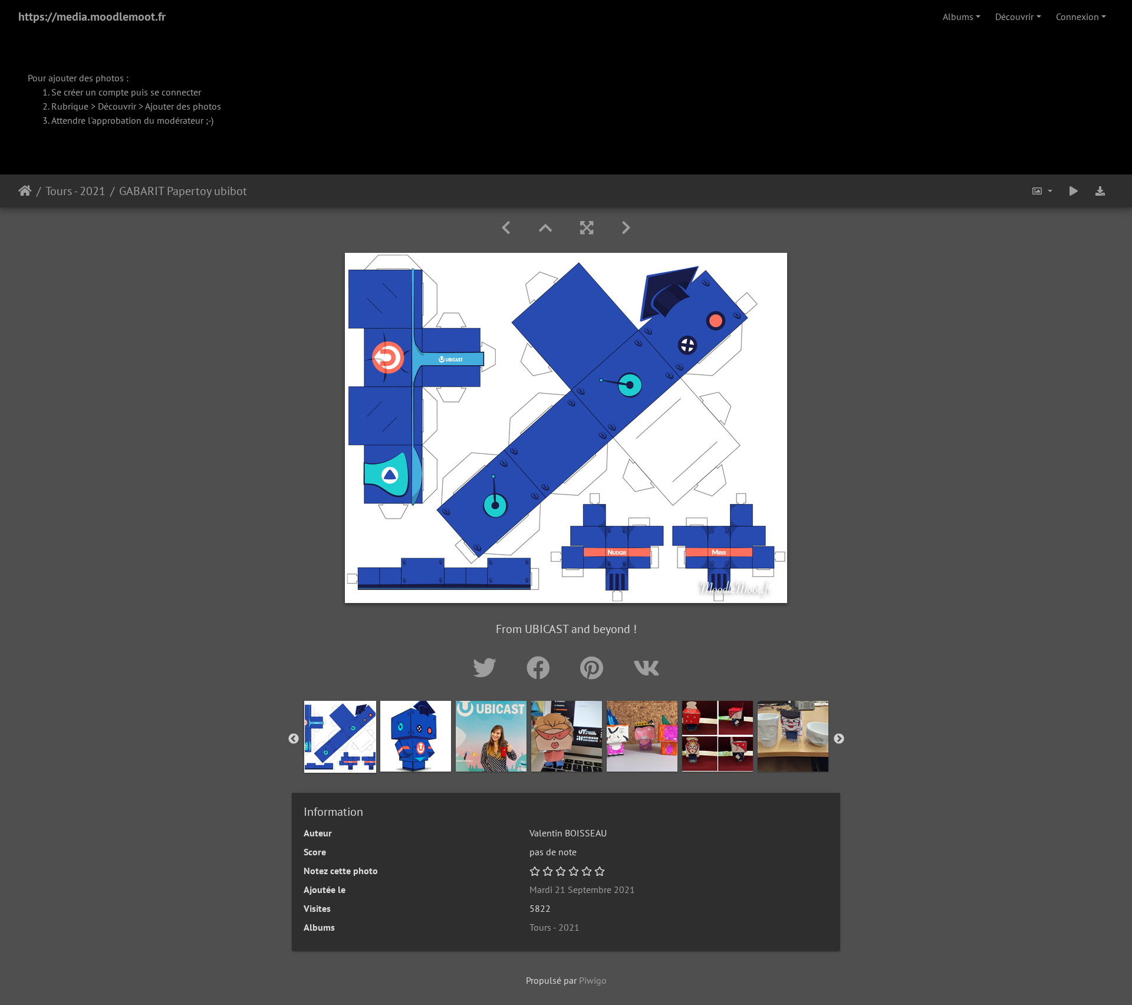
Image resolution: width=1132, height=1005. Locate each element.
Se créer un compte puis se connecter (126, 92)
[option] (340, 737)
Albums (958, 16)
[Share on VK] (646, 668)
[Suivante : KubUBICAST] (626, 228)
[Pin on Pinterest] (594, 668)
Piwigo (593, 980)
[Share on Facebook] (541, 668)
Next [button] (839, 739)
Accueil (25, 191)
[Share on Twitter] (488, 668)
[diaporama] (1073, 191)
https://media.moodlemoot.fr (92, 16)
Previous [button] (294, 739)
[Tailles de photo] (1042, 191)
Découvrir (1014, 16)
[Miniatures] (545, 228)
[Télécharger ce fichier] (1100, 191)
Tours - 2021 (75, 191)
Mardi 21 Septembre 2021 (582, 889)
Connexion (1077, 16)
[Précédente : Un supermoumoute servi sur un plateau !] (506, 228)
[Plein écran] (586, 228)
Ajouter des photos (183, 106)
